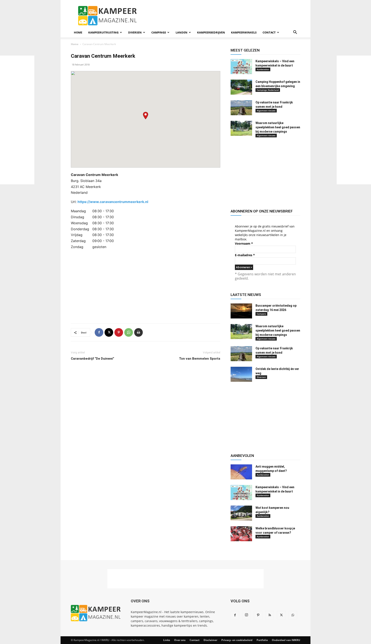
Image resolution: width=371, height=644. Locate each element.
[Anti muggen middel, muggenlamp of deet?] (241, 471)
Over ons (180, 640)
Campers (261, 313)
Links (166, 640)
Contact (269, 32)
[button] (295, 33)
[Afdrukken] (138, 332)
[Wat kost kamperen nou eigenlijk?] (241, 513)
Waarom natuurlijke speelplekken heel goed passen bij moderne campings (277, 127)
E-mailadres (245, 255)
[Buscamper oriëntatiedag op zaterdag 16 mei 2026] (241, 310)
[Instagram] (246, 615)
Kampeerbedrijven (211, 32)
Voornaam (244, 243)
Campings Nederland (268, 89)
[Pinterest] (118, 332)
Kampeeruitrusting (103, 32)
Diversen (135, 32)
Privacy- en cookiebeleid (236, 640)
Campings (158, 32)
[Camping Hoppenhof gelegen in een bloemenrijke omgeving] (241, 87)
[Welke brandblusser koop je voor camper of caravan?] (241, 533)
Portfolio (262, 640)
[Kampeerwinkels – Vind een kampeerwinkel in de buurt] (241, 66)
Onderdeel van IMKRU (286, 640)
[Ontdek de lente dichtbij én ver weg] (241, 374)
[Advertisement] (17, 120)
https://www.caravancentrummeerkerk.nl (113, 202)
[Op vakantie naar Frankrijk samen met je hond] (241, 107)
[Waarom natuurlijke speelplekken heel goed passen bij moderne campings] (241, 128)
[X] (109, 332)
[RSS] (269, 615)
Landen (181, 32)
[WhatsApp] (128, 332)
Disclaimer (210, 640)
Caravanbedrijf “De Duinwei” (92, 359)
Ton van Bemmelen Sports (199, 359)
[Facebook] (99, 332)
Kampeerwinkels (244, 32)
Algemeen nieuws (266, 110)
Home (78, 32)
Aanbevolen (263, 69)
